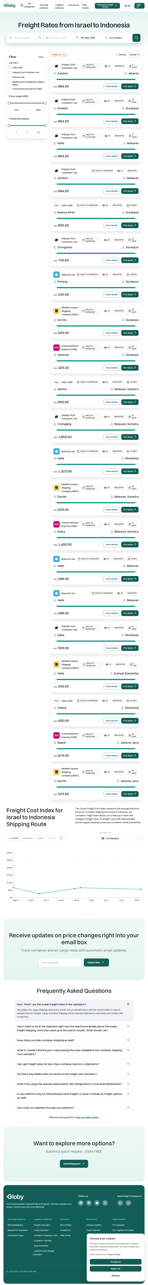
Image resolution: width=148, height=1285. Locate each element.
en (129, 5)
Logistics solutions (59, 6)
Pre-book (128, 86)
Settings (115, 1275)
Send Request (71, 1163)
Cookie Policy (113, 1254)
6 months (28, 838)
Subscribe (93, 962)
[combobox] (22, 38)
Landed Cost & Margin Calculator (43, 1253)
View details (112, 86)
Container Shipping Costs (46, 1235)
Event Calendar (93, 1230)
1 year (40, 838)
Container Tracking (42, 1240)
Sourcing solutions (43, 6)
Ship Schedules (41, 1245)
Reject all (115, 1268)
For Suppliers (119, 1225)
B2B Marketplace (15, 1225)
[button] (74, 1004)
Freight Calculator (42, 1225)
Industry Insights (93, 1225)
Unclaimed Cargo (16, 1235)
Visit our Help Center (87, 1117)
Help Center (85, 6)
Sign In (139, 5)
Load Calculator (41, 1230)
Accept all (116, 1261)
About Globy (65, 1225)
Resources (74, 5)
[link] (81, 1203)
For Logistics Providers (123, 1230)
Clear (41, 57)
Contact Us (65, 1230)
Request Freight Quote (105, 5)
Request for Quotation (18, 1230)
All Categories (29, 5)
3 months (14, 838)
